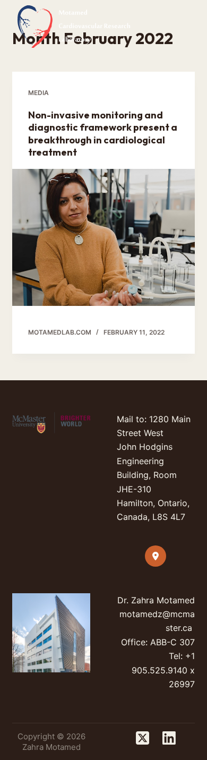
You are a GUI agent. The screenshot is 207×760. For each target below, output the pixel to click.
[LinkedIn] (169, 738)
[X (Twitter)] (142, 738)
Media (38, 93)
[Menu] (190, 26)
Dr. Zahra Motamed (156, 600)
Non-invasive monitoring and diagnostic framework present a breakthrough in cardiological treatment (102, 133)
